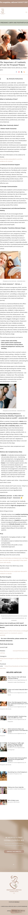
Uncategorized (11, 749)
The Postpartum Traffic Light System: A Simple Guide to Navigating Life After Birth (16, 744)
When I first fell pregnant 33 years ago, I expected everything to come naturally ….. (18, 703)
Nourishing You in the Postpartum (17, 772)
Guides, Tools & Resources (19, 682)
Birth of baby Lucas (13, 800)
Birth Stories (8, 709)
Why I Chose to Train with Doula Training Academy (17, 677)
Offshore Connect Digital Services (10, 67)
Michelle (16, 902)
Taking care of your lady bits (16, 787)
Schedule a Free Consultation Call (14, 838)
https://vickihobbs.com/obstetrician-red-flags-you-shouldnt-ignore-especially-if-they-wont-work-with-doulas (14, 560)
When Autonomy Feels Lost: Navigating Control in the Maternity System (18, 730)
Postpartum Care (18, 773)
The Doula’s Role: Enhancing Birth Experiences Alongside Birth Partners (17, 759)
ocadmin (11, 773)
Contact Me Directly (14, 851)
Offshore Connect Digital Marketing (17, 680)
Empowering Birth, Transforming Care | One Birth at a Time (17, 717)
